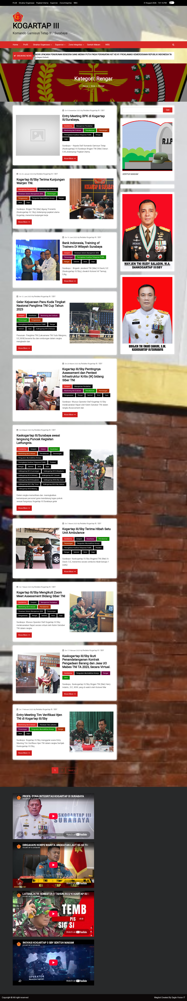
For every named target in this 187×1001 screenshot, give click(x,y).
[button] (173, 44)
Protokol (53, 462)
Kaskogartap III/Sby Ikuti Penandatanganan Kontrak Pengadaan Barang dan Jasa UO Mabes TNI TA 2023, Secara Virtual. (86, 661)
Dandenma (68, 126)
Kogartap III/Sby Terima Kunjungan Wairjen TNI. (41, 181)
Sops (66, 139)
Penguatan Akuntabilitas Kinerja (43, 198)
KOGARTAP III (36, 25)
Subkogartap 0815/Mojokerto (54, 471)
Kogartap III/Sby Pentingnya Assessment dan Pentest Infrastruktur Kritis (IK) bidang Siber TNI (83, 374)
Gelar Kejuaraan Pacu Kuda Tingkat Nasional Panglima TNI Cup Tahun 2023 (41, 305)
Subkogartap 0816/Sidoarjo (45, 329)
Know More (68, 158)
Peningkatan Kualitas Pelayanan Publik (77, 135)
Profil (15, 3)
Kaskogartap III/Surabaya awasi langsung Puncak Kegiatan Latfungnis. (38, 439)
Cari (167, 110)
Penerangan (103, 130)
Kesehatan (32, 315)
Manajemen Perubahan (84, 126)
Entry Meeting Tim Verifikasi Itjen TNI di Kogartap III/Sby (39, 716)
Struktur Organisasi (26, 3)
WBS (75, 3)
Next (71, 770)
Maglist (157, 997)
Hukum (43, 449)
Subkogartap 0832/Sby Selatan (53, 484)
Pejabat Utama (42, 3)
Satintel (76, 262)
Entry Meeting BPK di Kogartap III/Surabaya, (83, 118)
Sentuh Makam (93, 44)
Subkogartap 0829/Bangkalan (28, 480)
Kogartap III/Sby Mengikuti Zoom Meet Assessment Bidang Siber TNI (41, 594)
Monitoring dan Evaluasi (72, 130)
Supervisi (54, 3)
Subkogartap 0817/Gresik (51, 475)
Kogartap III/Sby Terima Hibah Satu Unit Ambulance (86, 530)
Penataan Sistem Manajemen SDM (30, 194)
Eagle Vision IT (178, 997)
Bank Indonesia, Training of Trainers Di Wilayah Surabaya (82, 244)
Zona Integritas (66, 3)
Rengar (98, 135)
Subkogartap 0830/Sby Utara (53, 480)
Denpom (67, 253)
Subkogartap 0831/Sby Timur (28, 484)
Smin (20, 202)
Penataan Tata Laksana (48, 725)
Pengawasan (23, 198)
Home (15, 44)
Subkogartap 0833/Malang (27, 489)
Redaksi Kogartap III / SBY (94, 110)
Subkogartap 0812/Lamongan (28, 471)
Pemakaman (89, 130)
